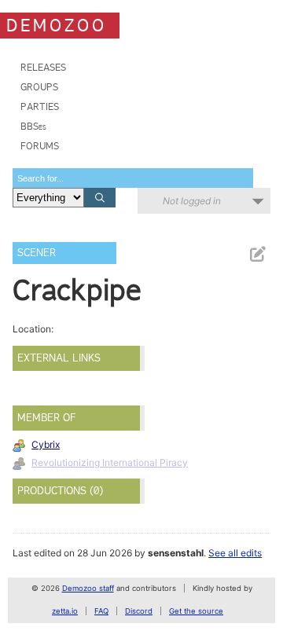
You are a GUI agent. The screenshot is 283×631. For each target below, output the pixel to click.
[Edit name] (257, 254)
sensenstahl (176, 553)
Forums (39, 146)
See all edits (235, 553)
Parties (39, 106)
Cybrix (45, 444)
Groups (39, 87)
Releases (43, 67)
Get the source (196, 611)
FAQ (101, 611)
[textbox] (133, 178)
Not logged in (192, 201)
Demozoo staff (88, 588)
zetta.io (65, 611)
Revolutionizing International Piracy (109, 462)
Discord (139, 611)
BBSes (33, 126)
